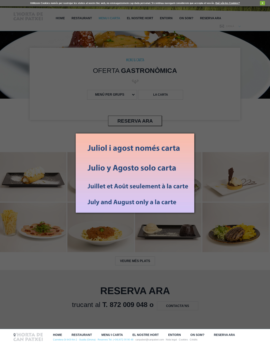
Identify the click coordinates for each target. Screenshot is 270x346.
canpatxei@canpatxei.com (149, 339)
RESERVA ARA (224, 334)
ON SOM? (197, 334)
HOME (57, 334)
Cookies (183, 339)
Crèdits (193, 339)
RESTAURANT (82, 334)
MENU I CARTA (112, 334)
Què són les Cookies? (227, 3)
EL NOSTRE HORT (145, 334)
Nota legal (171, 339)
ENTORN (174, 334)
